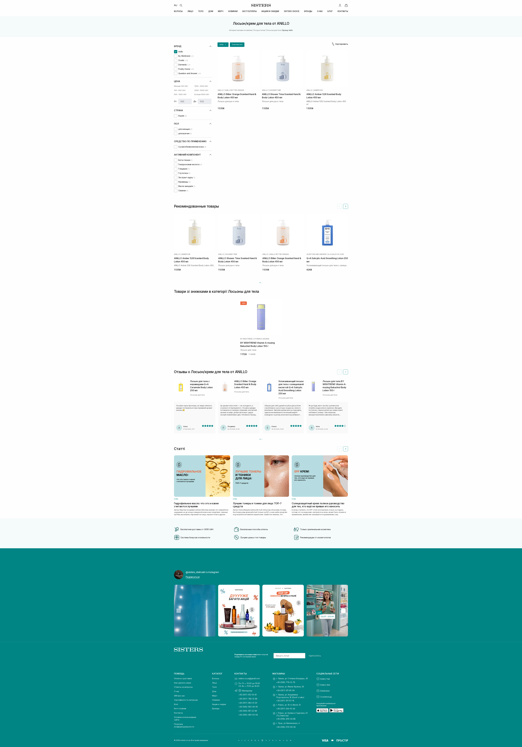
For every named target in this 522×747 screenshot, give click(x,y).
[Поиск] (181, 5)
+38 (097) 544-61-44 (285, 708)
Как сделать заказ (182, 683)
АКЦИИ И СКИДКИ (270, 11)
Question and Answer (316, 254)
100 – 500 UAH (179, 90)
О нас (176, 691)
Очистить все (237, 44)
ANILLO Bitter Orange (234, 90)
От (175, 101)
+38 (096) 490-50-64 (248, 715)
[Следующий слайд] (345, 206)
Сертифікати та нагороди (186, 700)
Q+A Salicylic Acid (336, 254)
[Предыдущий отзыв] (339, 371)
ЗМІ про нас (179, 696)
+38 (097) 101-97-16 (285, 700)
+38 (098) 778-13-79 (285, 682)
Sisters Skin (325, 685)
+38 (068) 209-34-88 (286, 719)
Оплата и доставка (183, 678)
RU (175, 5)
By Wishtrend (246, 339)
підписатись (315, 655)
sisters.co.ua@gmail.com (249, 678)
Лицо (214, 683)
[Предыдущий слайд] (339, 206)
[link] (346, 5)
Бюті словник (180, 708)
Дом (214, 691)
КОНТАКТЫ (343, 11)
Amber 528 (318, 90)
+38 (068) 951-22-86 (247, 711)
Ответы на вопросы (183, 687)
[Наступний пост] (343, 611)
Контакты (178, 713)
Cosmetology (326, 697)
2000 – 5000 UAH (201, 90)
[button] (223, 44)
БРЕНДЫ (308, 11)
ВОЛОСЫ (178, 11)
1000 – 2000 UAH (201, 86)
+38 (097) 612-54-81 (247, 694)
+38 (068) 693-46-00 (248, 707)
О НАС (320, 11)
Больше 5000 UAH (201, 94)
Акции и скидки (219, 704)
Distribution (325, 691)
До (194, 101)
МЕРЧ (220, 11)
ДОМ (210, 11)
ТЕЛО (200, 11)
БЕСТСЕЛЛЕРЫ (249, 11)
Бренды (215, 708)
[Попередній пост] (178, 611)
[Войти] (340, 5)
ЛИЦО (190, 11)
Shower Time (275, 90)
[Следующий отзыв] (345, 371)
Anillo (220, 90)
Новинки (216, 700)
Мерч (214, 696)
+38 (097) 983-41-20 (247, 703)
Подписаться (193, 577)
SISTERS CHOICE (291, 11)
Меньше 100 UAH (181, 86)
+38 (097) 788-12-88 (247, 699)
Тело (214, 687)
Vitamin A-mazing (261, 339)
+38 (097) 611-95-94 (285, 690)
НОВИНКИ (233, 11)
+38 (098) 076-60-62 (286, 727)
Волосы (215, 678)
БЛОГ (330, 11)
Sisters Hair (325, 679)
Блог (176, 704)
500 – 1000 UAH (180, 94)
